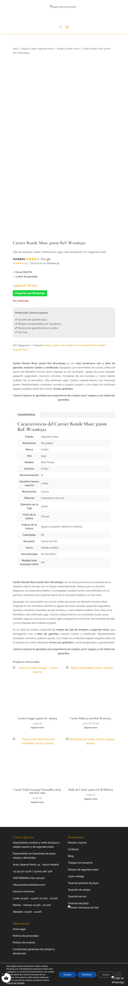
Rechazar (87, 974)
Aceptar (67, 974)
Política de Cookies (15, 983)
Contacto (73, 849)
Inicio (15, 48)
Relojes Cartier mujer (68, 48)
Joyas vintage (76, 876)
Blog (71, 856)
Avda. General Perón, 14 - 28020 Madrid (36, 864)
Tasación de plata (78, 903)
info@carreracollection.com (29, 884)
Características (26, 414)
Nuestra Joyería (77, 842)
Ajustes (106, 974)
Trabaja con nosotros (80, 862)
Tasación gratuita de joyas (83, 883)
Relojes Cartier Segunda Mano (37, 48)
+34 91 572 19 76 (22, 871)
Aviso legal (19, 929)
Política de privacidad (25, 935)
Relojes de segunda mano (83, 869)
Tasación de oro (77, 896)
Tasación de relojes (79, 889)
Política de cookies (24, 942)
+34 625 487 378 (42, 871)
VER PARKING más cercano (29, 878)
